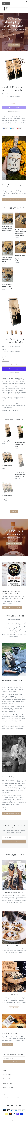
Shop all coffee (14, 45)
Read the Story (7, 1044)
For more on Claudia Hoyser (11, 813)
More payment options (14, 372)
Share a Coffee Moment (14, 905)
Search (5, 1070)
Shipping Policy (7, 1083)
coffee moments (20, 895)
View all (14, 511)
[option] (7, 332)
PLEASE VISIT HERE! (17, 598)
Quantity (4, 357)
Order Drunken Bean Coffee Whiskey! (14, 199)
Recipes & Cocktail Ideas (14, 955)
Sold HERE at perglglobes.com (11, 607)
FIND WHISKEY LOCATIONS (14, 543)
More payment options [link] (14, 111)
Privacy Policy (7, 1074)
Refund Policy (7, 1079)
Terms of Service (8, 1087)
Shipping (4, 96)
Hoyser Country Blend (13, 1119)
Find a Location (14, 1007)
